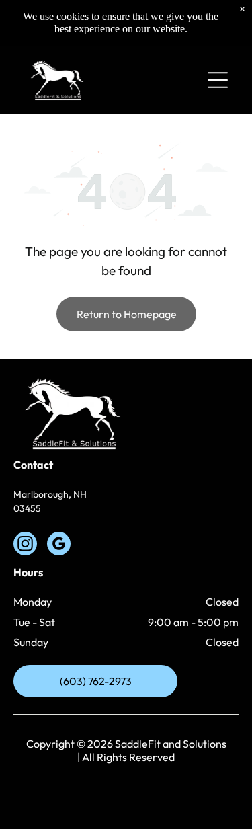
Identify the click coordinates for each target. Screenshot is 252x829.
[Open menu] (218, 80)
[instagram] (25, 545)
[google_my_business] (59, 545)
